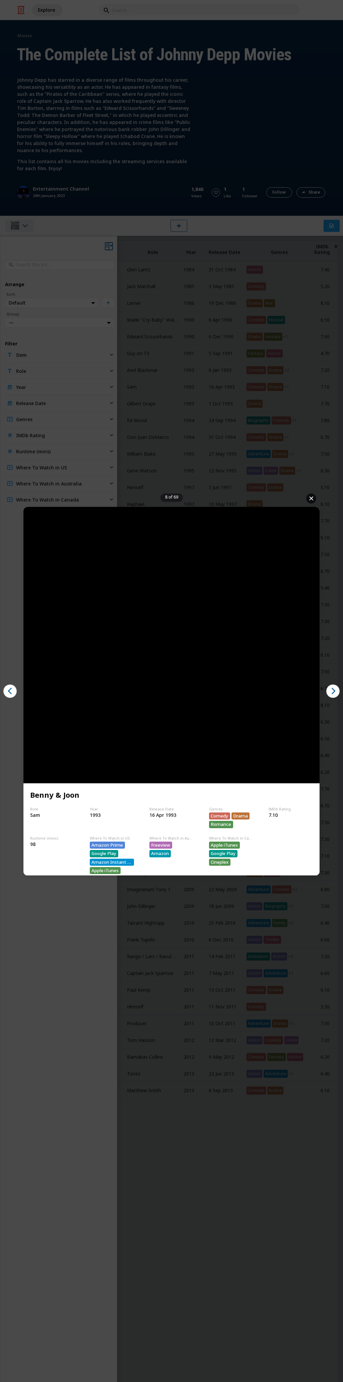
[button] (10, 691)
